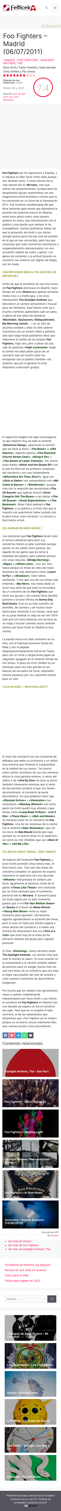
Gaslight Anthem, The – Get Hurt (27, 1071)
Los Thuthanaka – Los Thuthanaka (30, 1364)
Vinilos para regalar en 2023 (22, 1280)
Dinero (10, 60)
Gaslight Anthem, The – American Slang (27, 1161)
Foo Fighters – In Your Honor (24, 1192)
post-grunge (19, 94)
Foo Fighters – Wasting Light (24, 1132)
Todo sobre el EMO (17, 1275)
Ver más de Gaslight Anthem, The (29, 1249)
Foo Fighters (28, 60)
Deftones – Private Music (24, 1476)
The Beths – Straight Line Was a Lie (28, 1447)
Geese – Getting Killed (22, 1392)
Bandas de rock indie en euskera (25, 1270)
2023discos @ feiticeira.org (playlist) (28, 1264)
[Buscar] (51, 1299)
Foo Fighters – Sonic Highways (25, 1101)
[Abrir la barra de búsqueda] (46, 7)
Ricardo (55, 1235)
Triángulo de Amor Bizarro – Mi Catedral (27, 1335)
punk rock (8, 96)
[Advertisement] (30, 137)
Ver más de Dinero (19, 1241)
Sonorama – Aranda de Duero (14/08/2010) (24, 1221)
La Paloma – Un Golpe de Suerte (28, 1420)
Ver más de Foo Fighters (23, 1245)
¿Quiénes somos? (37, 1502)
